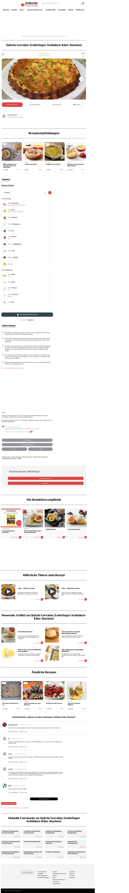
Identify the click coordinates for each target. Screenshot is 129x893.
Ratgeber (62, 10)
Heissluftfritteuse (34, 10)
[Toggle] (82, 3)
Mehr (19, 458)
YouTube (71, 875)
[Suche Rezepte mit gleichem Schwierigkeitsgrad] (83, 54)
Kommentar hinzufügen (8, 803)
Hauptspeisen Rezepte (10, 458)
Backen (14, 10)
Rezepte (6, 10)
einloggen (16, 807)
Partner (55, 875)
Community (80, 10)
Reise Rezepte (17, 457)
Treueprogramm (42, 871)
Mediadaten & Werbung (59, 873)
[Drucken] (40, 449)
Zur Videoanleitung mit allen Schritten (14, 368)
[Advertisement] (44, 555)
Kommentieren (14, 731)
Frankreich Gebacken (53, 852)
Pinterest (71, 873)
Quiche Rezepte (27, 457)
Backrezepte (7, 457)
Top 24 (21, 10)
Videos (70, 10)
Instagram (72, 877)
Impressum (56, 881)
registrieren (25, 807)
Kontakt (55, 871)
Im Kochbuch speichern (27, 444)
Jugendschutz (56, 883)
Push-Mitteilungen (43, 875)
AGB (54, 877)
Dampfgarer (50, 10)
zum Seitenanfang (27, 872)
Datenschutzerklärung (59, 879)
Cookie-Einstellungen (43, 877)
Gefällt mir (24, 731)
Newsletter (40, 873)
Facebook (72, 871)
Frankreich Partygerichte (32, 841)
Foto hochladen (27, 440)
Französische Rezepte (41, 457)
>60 (3, 53)
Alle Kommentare (44, 799)
